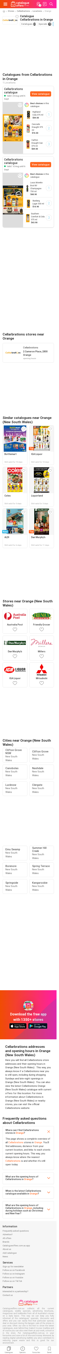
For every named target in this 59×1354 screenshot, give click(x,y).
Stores (11, 11)
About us (7, 1249)
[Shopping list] (44, 4)
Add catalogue (10, 1253)
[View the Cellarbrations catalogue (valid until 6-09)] (13, 128)
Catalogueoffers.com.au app (16, 1245)
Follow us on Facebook (14, 1270)
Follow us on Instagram (14, 1274)
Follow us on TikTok (12, 1281)
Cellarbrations (23, 11)
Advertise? (8, 1234)
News (5, 1256)
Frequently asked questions (16, 1231)
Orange (20, 1133)
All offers (7, 1238)
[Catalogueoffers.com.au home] (20, 4)
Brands (6, 1242)
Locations (37, 11)
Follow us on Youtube (13, 1277)
